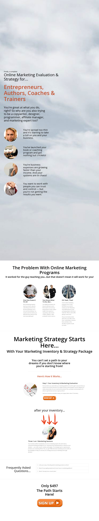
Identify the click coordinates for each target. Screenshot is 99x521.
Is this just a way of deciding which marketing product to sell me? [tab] (54, 465)
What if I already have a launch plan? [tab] (47, 471)
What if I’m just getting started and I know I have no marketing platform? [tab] (55, 468)
